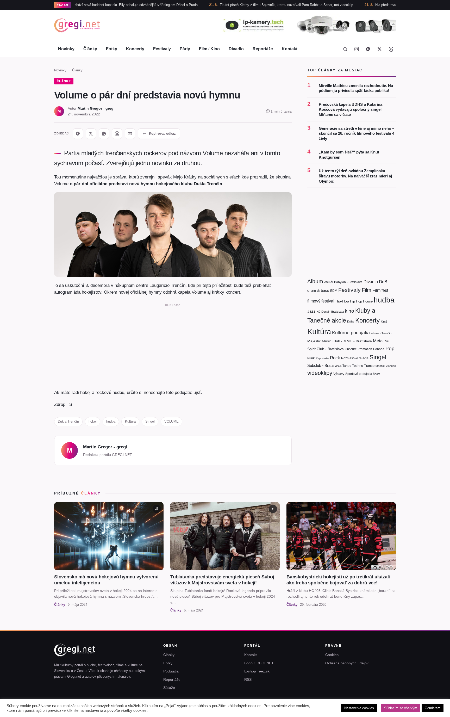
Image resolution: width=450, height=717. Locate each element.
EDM (333, 291)
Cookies (332, 655)
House (368, 301)
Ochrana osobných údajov (346, 663)
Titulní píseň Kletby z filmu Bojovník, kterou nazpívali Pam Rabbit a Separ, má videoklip (261, 5)
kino (349, 311)
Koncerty (135, 49)
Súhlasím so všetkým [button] (400, 708)
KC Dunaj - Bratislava (330, 311)
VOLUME (171, 421)
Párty (185, 49)
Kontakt (289, 49)
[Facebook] (368, 49)
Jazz (311, 311)
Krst (384, 321)
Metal (378, 341)
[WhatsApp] (104, 133)
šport (376, 374)
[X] (91, 133)
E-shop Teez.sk (257, 671)
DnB (383, 281)
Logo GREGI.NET (259, 663)
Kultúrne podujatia (351, 332)
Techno (357, 366)
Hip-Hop (342, 301)
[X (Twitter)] (379, 49)
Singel (150, 421)
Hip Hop (356, 301)
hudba (110, 421)
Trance (369, 366)
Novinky (66, 49)
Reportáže (263, 49)
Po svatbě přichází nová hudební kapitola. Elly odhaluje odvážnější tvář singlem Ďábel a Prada (101, 5)
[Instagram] (356, 49)
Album (315, 281)
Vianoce (391, 365)
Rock (335, 357)
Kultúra (130, 421)
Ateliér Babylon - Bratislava (343, 282)
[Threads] (391, 49)
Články (90, 49)
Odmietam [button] (432, 708)
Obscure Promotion (358, 349)
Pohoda (378, 349)
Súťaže (169, 687)
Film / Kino (209, 49)
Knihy (350, 321)
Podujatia (171, 671)
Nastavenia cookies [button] (359, 708)
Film (366, 290)
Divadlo (236, 49)
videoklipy (319, 373)
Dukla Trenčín (68, 421)
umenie (380, 365)
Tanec (346, 366)
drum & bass (318, 290)
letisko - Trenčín (381, 333)
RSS (248, 679)
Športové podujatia (358, 374)
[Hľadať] (345, 49)
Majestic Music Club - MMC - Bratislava (339, 341)
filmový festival (320, 301)
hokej (93, 421)
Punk (311, 358)
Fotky (111, 49)
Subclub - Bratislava (324, 365)
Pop (390, 348)
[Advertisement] (173, 345)
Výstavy (338, 374)
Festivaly (162, 49)
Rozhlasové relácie (354, 358)
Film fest (380, 290)
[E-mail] (130, 133)
